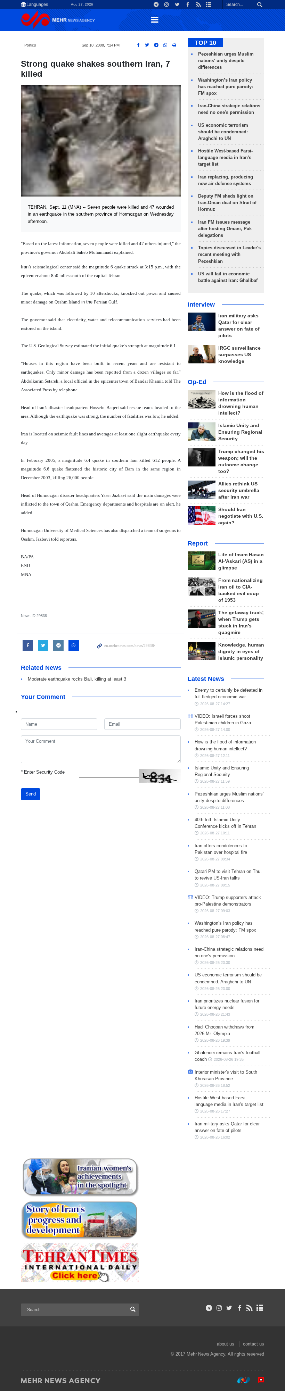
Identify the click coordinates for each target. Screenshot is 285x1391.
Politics (30, 45)
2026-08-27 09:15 (215, 885)
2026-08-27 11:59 (215, 781)
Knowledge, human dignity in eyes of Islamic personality (241, 651)
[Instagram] (219, 1308)
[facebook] (239, 1308)
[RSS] (249, 1308)
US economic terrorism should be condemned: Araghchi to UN (223, 132)
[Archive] (259, 1308)
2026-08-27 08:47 (215, 937)
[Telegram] (209, 1308)
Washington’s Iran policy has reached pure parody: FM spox (225, 86)
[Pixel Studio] (257, 1380)
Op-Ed (197, 381)
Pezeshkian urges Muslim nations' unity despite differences (226, 60)
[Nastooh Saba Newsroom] (240, 1380)
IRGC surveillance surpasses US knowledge (239, 354)
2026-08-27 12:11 (215, 755)
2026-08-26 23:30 (215, 962)
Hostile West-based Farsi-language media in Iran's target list (225, 157)
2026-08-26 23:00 (215, 988)
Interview (201, 304)
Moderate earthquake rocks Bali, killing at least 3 (77, 679)
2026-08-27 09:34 (215, 859)
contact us (253, 1344)
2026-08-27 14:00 (215, 729)
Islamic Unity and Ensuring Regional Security (240, 432)
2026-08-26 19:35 (229, 1059)
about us (225, 1344)
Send (30, 794)
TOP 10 (205, 42)
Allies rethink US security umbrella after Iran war (238, 490)
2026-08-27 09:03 (215, 911)
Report (198, 543)
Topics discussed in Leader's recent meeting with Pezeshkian (229, 254)
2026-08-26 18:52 (215, 1085)
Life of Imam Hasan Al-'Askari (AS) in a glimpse (241, 561)
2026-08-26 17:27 (215, 1111)
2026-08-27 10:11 (215, 833)
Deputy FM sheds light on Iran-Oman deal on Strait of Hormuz (227, 202)
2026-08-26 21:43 (215, 1014)
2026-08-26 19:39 (215, 1040)
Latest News (206, 678)
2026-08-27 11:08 (215, 807)
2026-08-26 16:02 (215, 1137)
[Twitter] (229, 1308)
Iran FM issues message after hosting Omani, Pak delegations (225, 228)
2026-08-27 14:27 (215, 704)
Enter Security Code (43, 772)
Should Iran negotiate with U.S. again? (240, 516)
